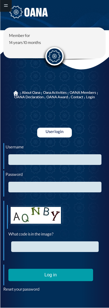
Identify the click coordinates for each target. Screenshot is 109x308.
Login (90, 98)
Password (14, 175)
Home (16, 93)
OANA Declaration (29, 98)
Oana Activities (55, 93)
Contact (77, 98)
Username (15, 147)
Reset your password (21, 290)
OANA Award (57, 98)
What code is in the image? (31, 235)
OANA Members (83, 93)
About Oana (31, 93)
